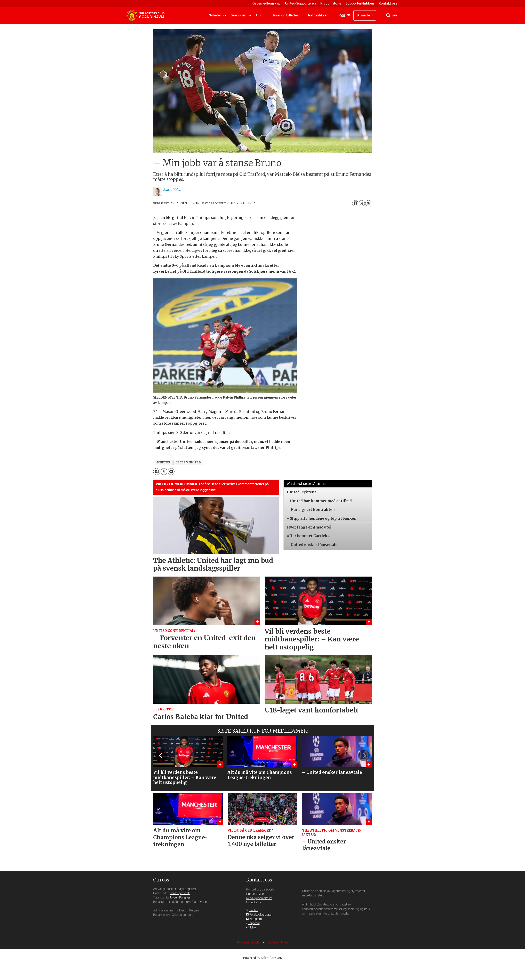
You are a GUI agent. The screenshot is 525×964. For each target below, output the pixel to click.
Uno (259, 15)
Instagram (255, 918)
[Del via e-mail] (368, 203)
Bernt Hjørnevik (180, 893)
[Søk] (388, 15)
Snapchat (254, 923)
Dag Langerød (186, 888)
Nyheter (215, 15)
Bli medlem (365, 15)
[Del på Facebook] (355, 203)
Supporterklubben (360, 3)
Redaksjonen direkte (259, 898)
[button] (161, 755)
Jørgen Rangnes (180, 897)
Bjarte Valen (199, 901)
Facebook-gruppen (261, 914)
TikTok (252, 927)
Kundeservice (255, 893)
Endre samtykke (277, 942)
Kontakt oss (388, 3)
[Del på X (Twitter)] (362, 203)
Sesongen (238, 15)
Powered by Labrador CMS (262, 958)
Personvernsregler (249, 942)
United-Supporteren (300, 3)
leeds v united (188, 462)
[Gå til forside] (145, 15)
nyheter (162, 462)
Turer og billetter (285, 15)
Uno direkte (253, 902)
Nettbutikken (318, 15)
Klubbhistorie (330, 3)
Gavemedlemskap (266, 3)
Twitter (253, 910)
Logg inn (344, 15)
